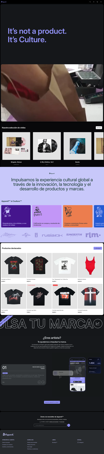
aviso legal (62, 421)
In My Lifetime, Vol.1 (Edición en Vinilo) (47, 149)
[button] (90, 2)
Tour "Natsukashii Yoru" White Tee (65, 268)
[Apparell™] (4, 2)
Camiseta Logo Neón (39, 299)
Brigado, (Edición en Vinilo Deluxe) (16, 149)
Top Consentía (13, 299)
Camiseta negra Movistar (65, 299)
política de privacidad (54, 421)
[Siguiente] (43, 382)
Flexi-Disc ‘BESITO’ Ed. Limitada (77, 149)
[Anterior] (39, 382)
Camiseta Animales (39, 268)
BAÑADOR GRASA (90, 268)
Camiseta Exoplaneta (90, 299)
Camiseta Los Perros (13, 268)
